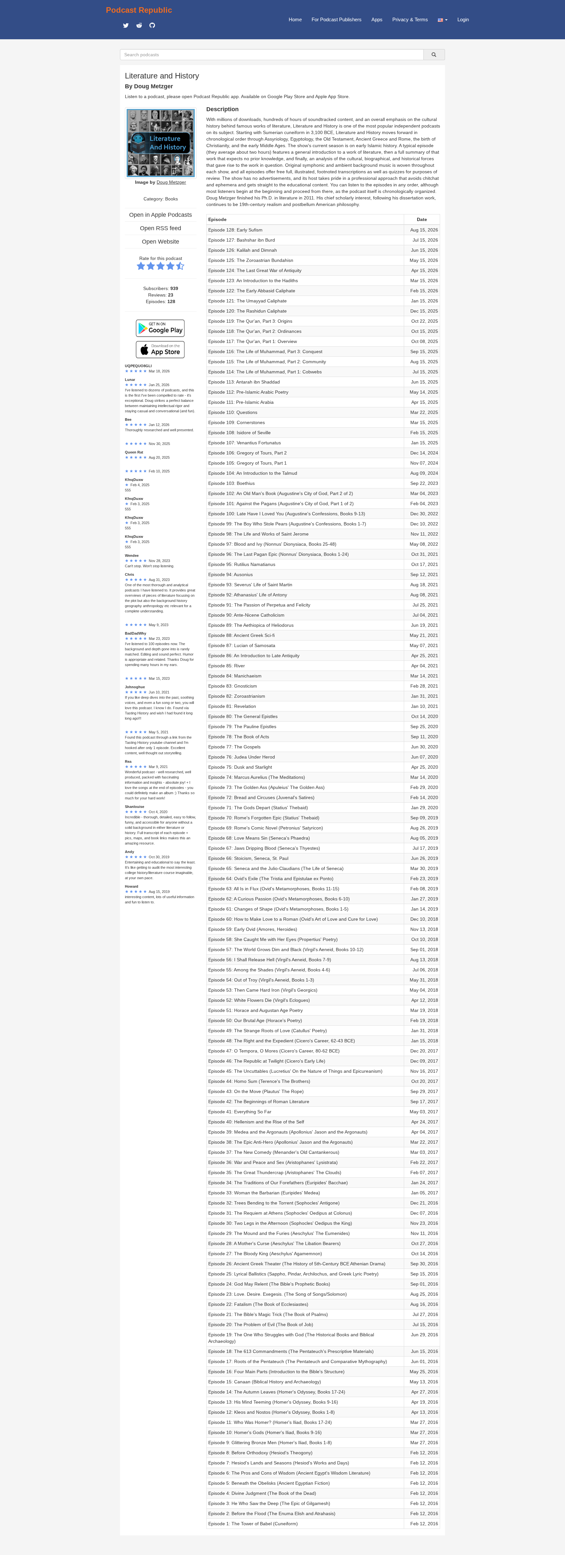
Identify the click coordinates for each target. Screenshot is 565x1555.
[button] (443, 19)
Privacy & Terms (410, 19)
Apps (377, 19)
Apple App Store (332, 96)
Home (295, 19)
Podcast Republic (139, 10)
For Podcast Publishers (337, 19)
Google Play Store (286, 96)
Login (463, 19)
